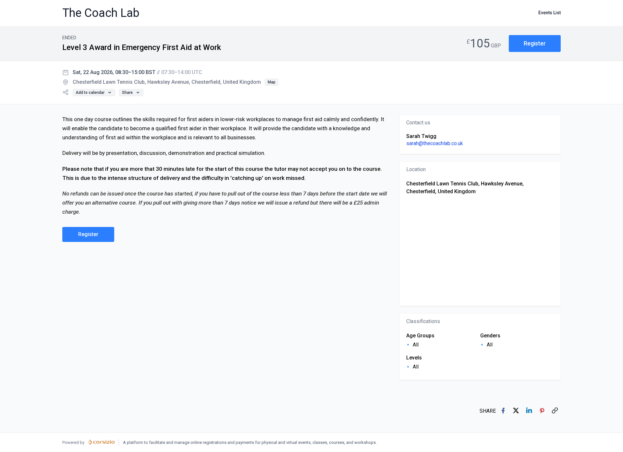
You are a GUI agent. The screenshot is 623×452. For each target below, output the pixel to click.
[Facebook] (503, 411)
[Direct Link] (555, 411)
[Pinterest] (542, 411)
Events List (549, 12)
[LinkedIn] (529, 411)
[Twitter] (516, 411)
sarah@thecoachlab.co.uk (434, 143)
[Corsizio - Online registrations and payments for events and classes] (101, 442)
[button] (535, 43)
